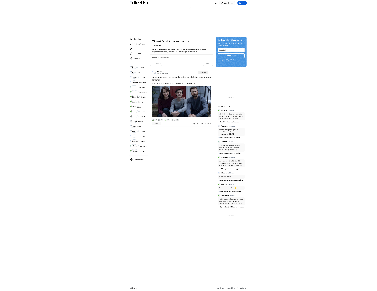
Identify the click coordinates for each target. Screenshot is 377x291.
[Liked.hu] (139, 3)
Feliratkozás (231, 55)
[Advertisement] (188, 21)
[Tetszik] (153, 123)
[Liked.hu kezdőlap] (133, 288)
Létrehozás (228, 3)
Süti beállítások (139, 160)
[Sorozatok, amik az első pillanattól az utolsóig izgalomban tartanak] (181, 101)
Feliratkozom (203, 72)
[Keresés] (216, 3)
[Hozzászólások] (194, 123)
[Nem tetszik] (159, 123)
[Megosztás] (201, 123)
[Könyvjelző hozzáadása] (198, 123)
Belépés (242, 3)
